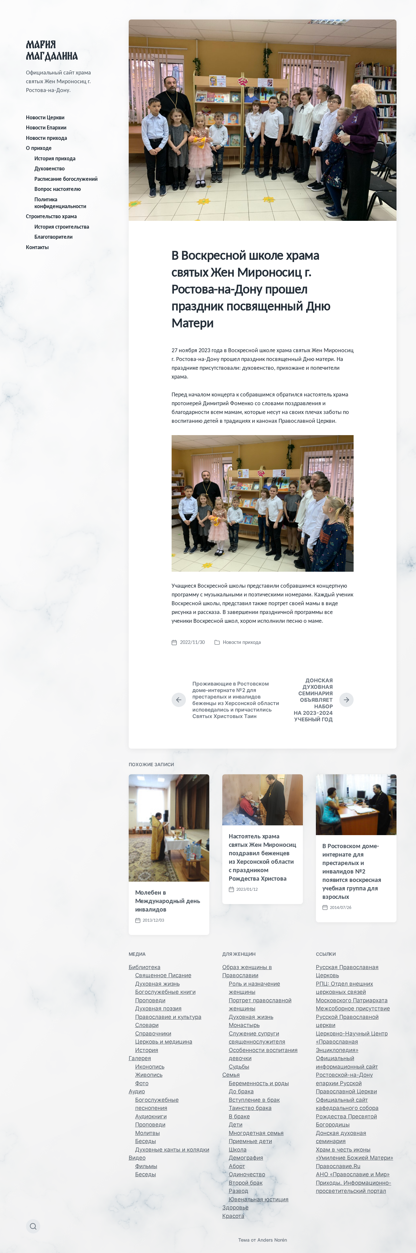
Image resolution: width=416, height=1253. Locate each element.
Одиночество (247, 1174)
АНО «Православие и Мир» (353, 1174)
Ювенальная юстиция (259, 1199)
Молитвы (147, 1133)
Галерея (140, 1058)
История (146, 1050)
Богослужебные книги (165, 992)
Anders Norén (272, 1240)
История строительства (61, 226)
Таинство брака (250, 1108)
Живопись (148, 1075)
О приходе (39, 148)
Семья (231, 1075)
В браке (239, 1116)
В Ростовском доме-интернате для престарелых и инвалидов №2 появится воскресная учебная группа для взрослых (351, 871)
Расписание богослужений (66, 179)
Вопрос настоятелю (57, 189)
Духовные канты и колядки (172, 1149)
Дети (235, 1124)
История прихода (54, 158)
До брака (241, 1091)
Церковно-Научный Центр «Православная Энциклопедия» (352, 1041)
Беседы (145, 1141)
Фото (142, 1083)
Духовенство (49, 168)
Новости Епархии (46, 127)
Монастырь (244, 1025)
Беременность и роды (259, 1083)
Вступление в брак (254, 1100)
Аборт (237, 1166)
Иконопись (149, 1066)
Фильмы (146, 1166)
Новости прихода (46, 138)
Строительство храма (51, 216)
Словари (147, 1025)
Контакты (37, 247)
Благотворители (53, 236)
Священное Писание (163, 975)
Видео (137, 1157)
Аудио (137, 1091)
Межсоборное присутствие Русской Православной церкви (353, 1016)
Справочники (153, 1033)
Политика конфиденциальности (60, 203)
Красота (233, 1216)
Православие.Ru (338, 1166)
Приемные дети (250, 1141)
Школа (238, 1149)
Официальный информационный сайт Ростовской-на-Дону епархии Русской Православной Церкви (347, 1075)
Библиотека (145, 967)
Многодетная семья (256, 1133)
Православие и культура (168, 1017)
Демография (246, 1157)
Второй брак (246, 1183)
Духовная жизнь (157, 983)
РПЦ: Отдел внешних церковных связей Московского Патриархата (352, 992)
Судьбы (239, 1066)
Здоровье (235, 1207)
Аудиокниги (151, 1116)
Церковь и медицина (163, 1041)
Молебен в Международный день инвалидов (167, 900)
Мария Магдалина (52, 50)
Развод (238, 1191)
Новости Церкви (45, 117)
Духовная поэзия (158, 1008)
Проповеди (150, 1000)
